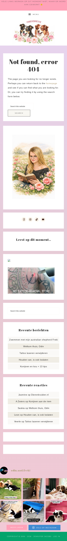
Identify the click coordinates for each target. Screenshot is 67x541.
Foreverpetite (33, 32)
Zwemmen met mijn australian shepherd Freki (33, 339)
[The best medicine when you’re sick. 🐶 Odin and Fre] (56, 488)
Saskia (21, 408)
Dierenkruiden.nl (40, 394)
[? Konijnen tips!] (9, 261)
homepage (51, 83)
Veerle (17, 421)
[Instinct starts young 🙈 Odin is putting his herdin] (33, 511)
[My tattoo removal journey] (31, 293)
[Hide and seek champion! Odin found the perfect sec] (33, 488)
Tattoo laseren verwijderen (33, 353)
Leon (16, 415)
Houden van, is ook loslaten (33, 359)
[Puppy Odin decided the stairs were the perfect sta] (56, 511)
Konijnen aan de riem (40, 401)
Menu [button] (36, 14)
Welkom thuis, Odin (33, 346)
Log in (56, 536)
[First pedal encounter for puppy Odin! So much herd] (10, 511)
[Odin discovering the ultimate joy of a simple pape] (10, 488)
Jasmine (22, 394)
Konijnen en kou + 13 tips (33, 366)
